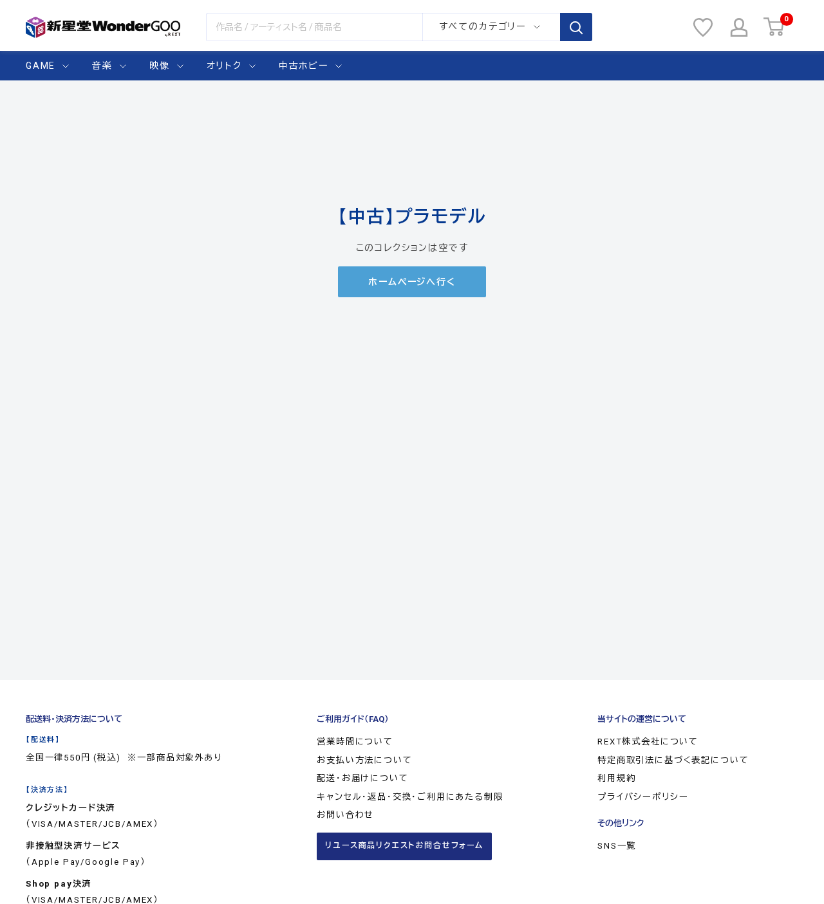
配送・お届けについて (362, 778)
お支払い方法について (364, 760)
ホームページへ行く (411, 282)
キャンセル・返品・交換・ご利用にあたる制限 (410, 797)
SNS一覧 (616, 846)
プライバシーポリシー (642, 797)
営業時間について (355, 741)
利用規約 (616, 778)
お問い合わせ (345, 815)
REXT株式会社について (647, 741)
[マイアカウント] (739, 27)
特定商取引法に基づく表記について (673, 760)
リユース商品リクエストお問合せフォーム (404, 845)
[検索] (576, 27)
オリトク (224, 65)
